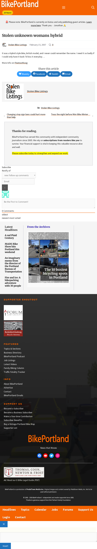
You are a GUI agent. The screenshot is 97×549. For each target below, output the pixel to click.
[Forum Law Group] (13, 319)
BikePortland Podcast (14, 356)
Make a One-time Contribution (18, 416)
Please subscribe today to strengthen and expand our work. (40, 153)
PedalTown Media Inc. (35, 489)
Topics (25, 510)
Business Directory (12, 352)
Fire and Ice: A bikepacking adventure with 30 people (13, 281)
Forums (68, 510)
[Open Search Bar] (93, 7)
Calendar (40, 510)
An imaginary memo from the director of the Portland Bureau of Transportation (13, 264)
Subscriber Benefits (13, 420)
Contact (7, 391)
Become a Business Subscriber (18, 412)
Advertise (8, 387)
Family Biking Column (14, 368)
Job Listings (9, 360)
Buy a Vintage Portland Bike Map (19, 424)
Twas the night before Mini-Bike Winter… (70, 114)
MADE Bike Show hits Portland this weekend (12, 248)
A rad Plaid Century (11, 237)
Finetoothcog (21, 62)
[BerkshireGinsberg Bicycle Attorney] (13, 335)
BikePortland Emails (13, 395)
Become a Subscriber (13, 408)
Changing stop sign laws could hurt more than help (26, 116)
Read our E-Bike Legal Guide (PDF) (23, 480)
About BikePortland (13, 383)
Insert (5, 545)
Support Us (85, 510)
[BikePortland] (20, 4)
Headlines (9, 510)
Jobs (55, 510)
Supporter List (10, 427)
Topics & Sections (12, 348)
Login (6, 517)
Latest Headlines (11, 228)
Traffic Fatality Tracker (14, 371)
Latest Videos (10, 364)
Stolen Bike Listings (17, 44)
